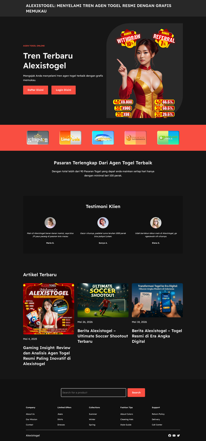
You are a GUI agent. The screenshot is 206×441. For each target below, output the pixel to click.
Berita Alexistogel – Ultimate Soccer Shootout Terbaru (102, 336)
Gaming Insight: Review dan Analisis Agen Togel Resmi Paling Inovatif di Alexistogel (47, 355)
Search (136, 392)
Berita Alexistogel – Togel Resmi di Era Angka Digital (157, 336)
